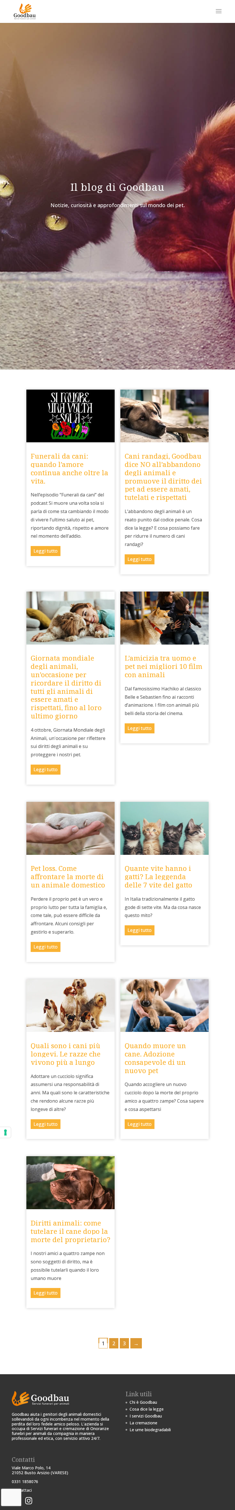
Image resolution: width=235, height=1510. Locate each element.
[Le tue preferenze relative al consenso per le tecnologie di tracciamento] (5, 1132)
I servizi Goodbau (146, 1416)
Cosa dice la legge (147, 1409)
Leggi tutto (46, 551)
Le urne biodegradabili (150, 1429)
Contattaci (22, 1490)
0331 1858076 (25, 1481)
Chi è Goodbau (143, 1402)
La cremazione (143, 1422)
